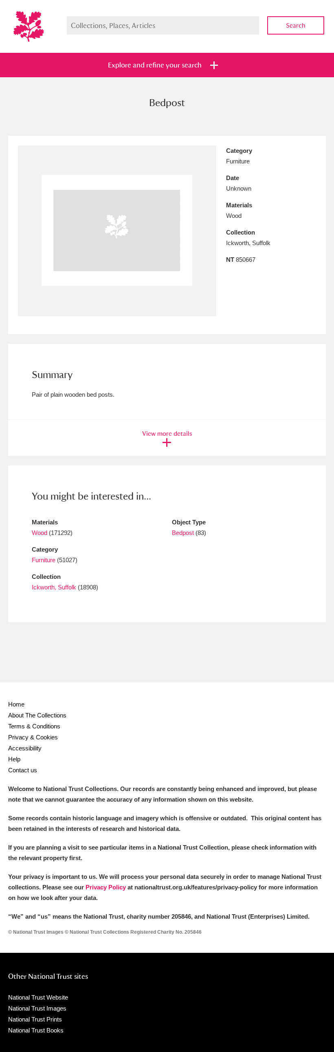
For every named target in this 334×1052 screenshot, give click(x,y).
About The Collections (37, 715)
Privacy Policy (106, 887)
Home (16, 704)
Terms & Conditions (34, 726)
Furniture (43, 559)
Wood (39, 532)
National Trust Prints (35, 1019)
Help (14, 759)
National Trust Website (38, 997)
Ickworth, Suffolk (54, 587)
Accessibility (25, 748)
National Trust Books (36, 1030)
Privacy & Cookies (33, 737)
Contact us (22, 770)
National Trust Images (37, 1008)
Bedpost (183, 532)
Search (295, 25)
